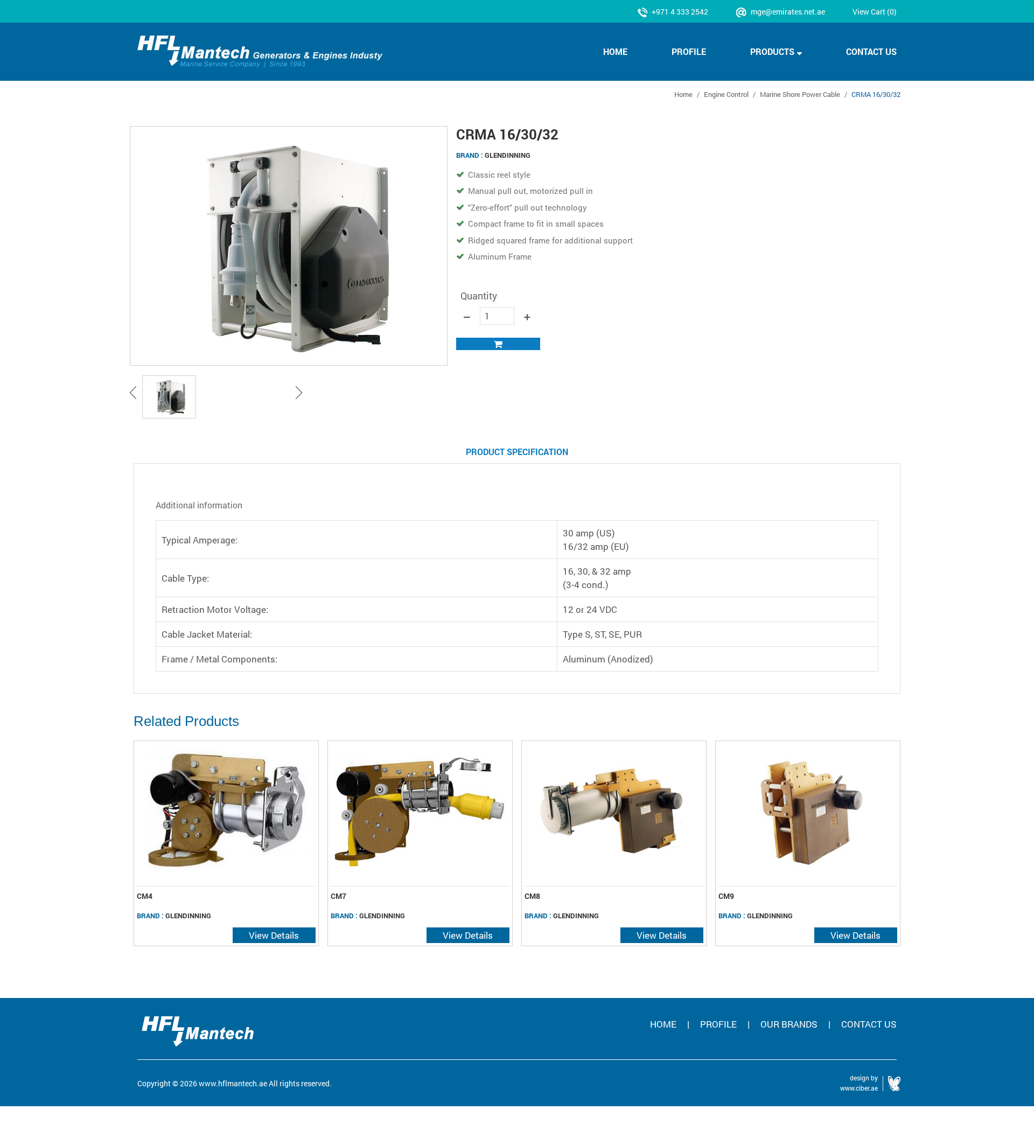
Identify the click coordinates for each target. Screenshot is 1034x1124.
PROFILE (689, 51)
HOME (615, 51)
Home (683, 94)
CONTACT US (871, 51)
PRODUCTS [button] (772, 51)
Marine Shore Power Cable (800, 94)
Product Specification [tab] (517, 451)
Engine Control (726, 94)
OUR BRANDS (789, 1024)
